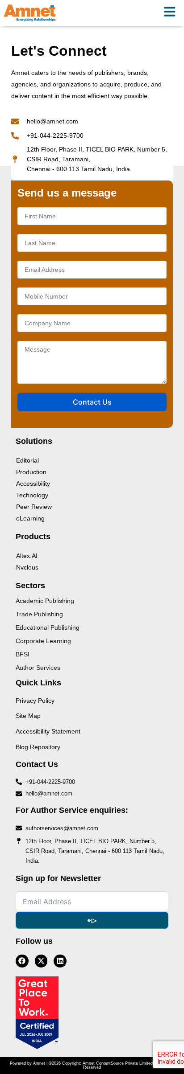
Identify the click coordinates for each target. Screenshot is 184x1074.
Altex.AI (27, 555)
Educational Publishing (47, 627)
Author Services (38, 667)
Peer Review (34, 506)
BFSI (22, 654)
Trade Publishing (39, 614)
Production (31, 472)
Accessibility (33, 483)
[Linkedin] (60, 961)
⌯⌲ (92, 920)
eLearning (30, 518)
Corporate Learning (43, 640)
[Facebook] (22, 961)
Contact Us (92, 402)
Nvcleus (27, 567)
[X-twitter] (41, 961)
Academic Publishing (45, 600)
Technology (32, 495)
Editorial (27, 460)
